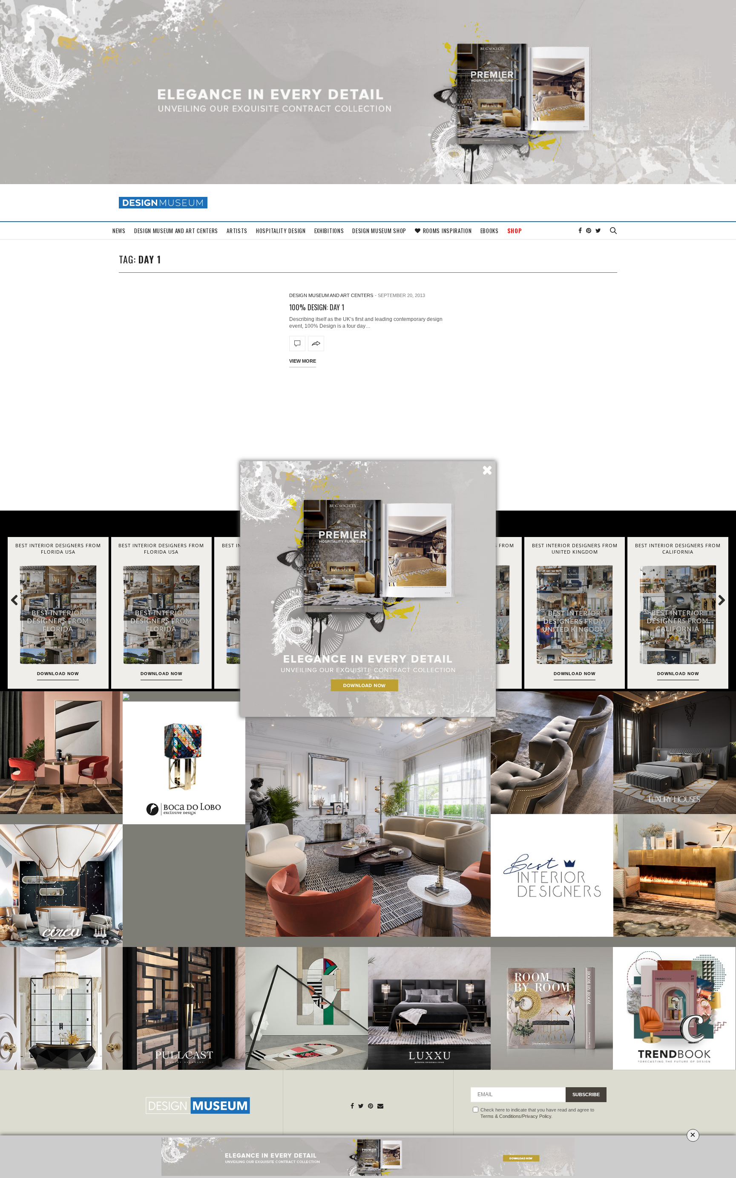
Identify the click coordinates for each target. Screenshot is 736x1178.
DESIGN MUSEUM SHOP (379, 230)
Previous (19, 599)
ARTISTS (237, 230)
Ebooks (489, 230)
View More (302, 361)
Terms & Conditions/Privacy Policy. (516, 1116)
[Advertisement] (368, 438)
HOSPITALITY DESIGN (281, 230)
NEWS (119, 230)
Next (716, 599)
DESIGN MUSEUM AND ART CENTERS (176, 230)
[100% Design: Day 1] (297, 343)
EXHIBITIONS (329, 230)
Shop (514, 230)
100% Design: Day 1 (316, 307)
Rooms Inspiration (447, 230)
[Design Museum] (163, 202)
